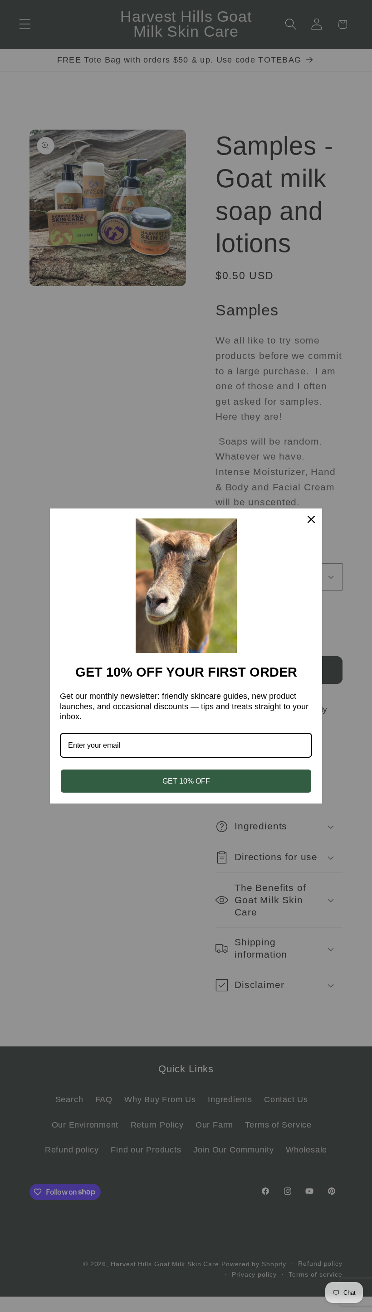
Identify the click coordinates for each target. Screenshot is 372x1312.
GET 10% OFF (186, 781)
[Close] (311, 519)
